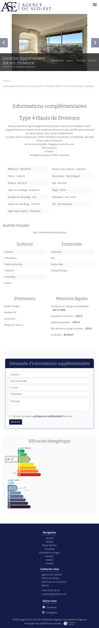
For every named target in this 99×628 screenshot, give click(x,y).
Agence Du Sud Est (52, 574)
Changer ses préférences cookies (44, 623)
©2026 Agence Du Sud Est (27, 619)
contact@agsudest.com (54, 594)
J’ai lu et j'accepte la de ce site (42, 416)
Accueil (6, 81)
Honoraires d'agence (75, 619)
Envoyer (15, 422)
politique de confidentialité (47, 416)
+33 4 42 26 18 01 (50, 590)
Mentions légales (52, 619)
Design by (72, 623)
